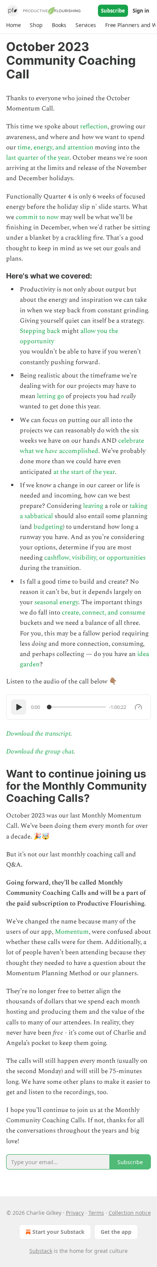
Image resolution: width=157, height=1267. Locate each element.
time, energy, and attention (55, 147)
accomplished (78, 451)
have (52, 451)
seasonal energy (56, 602)
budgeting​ (48, 527)
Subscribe (113, 10)
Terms (96, 1212)
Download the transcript (38, 734)
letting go (50, 396)
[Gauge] (138, 707)
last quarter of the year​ (37, 158)
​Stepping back (40, 331)
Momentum (72, 932)
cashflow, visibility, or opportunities (95, 558)
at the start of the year (84, 472)
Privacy (75, 1212)
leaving (93, 506)
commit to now (37, 217)
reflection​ (93, 126)
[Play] (18, 707)
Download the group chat (40, 752)
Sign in (141, 10)
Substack (40, 1250)
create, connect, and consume (103, 613)
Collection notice (130, 1212)
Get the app (116, 1231)
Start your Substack (58, 1231)
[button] (13, 25)
